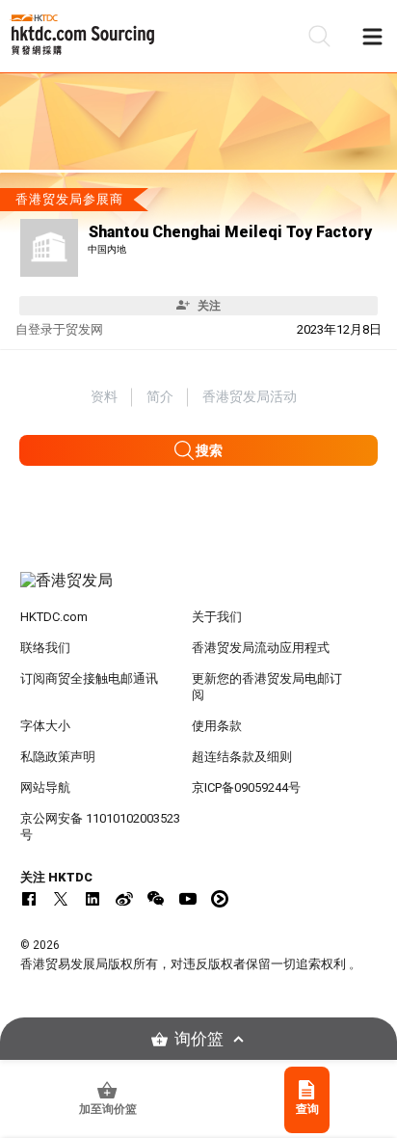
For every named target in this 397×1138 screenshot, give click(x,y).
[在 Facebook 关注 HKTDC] (29, 899)
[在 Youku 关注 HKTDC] (219, 899)
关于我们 (217, 617)
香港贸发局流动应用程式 (261, 647)
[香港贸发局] (199, 590)
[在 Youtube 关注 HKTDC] (188, 899)
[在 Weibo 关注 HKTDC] (124, 899)
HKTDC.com (54, 617)
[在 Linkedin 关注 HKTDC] (92, 899)
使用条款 (217, 725)
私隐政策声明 (57, 756)
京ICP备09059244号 (246, 787)
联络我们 (45, 647)
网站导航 (45, 787)
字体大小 (45, 725)
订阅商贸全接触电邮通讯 (89, 678)
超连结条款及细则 (242, 756)
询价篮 (199, 1039)
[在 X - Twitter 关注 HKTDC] (60, 899)
